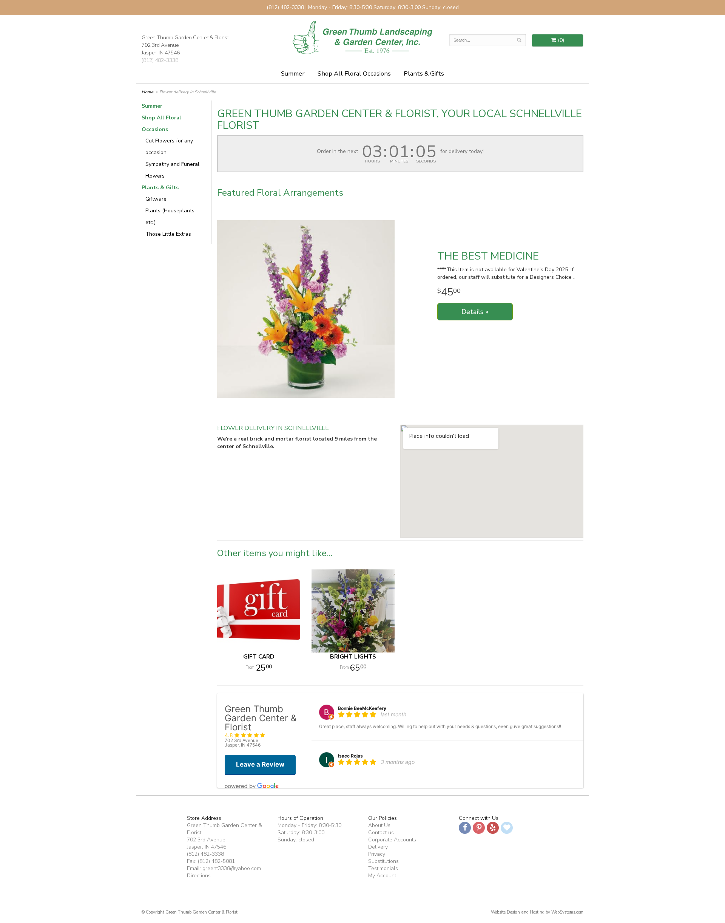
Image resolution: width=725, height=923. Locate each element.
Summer (293, 73)
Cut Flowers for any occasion (169, 146)
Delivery (378, 846)
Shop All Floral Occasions (354, 73)
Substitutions (383, 861)
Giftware (156, 199)
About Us (379, 825)
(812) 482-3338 (160, 60)
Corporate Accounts (392, 839)
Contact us (381, 832)
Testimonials (383, 868)
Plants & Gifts (424, 73)
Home (147, 92)
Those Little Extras (168, 234)
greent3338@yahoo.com (231, 868)
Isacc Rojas (350, 756)
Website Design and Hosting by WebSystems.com (537, 912)
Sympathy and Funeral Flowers (172, 170)
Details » (475, 311)
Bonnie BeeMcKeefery (362, 708)
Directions (199, 875)
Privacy (376, 854)
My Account (382, 875)
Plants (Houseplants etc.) (169, 216)
